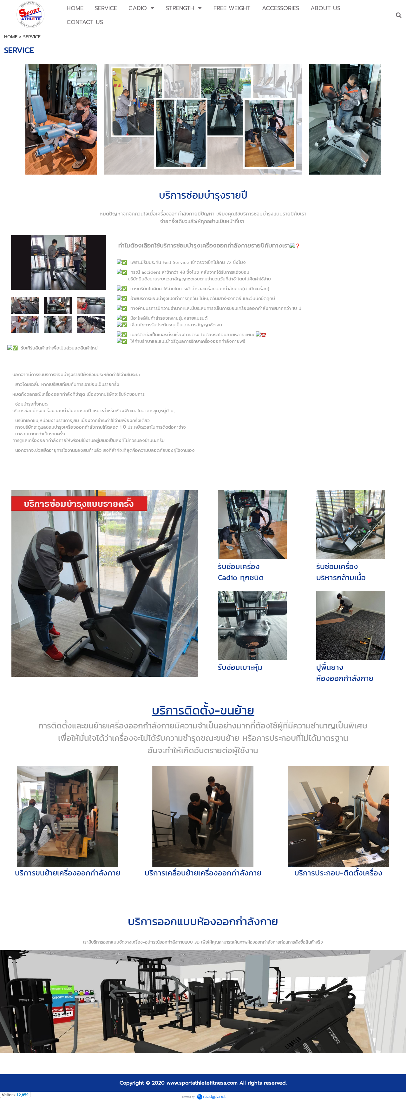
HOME (10, 37)
